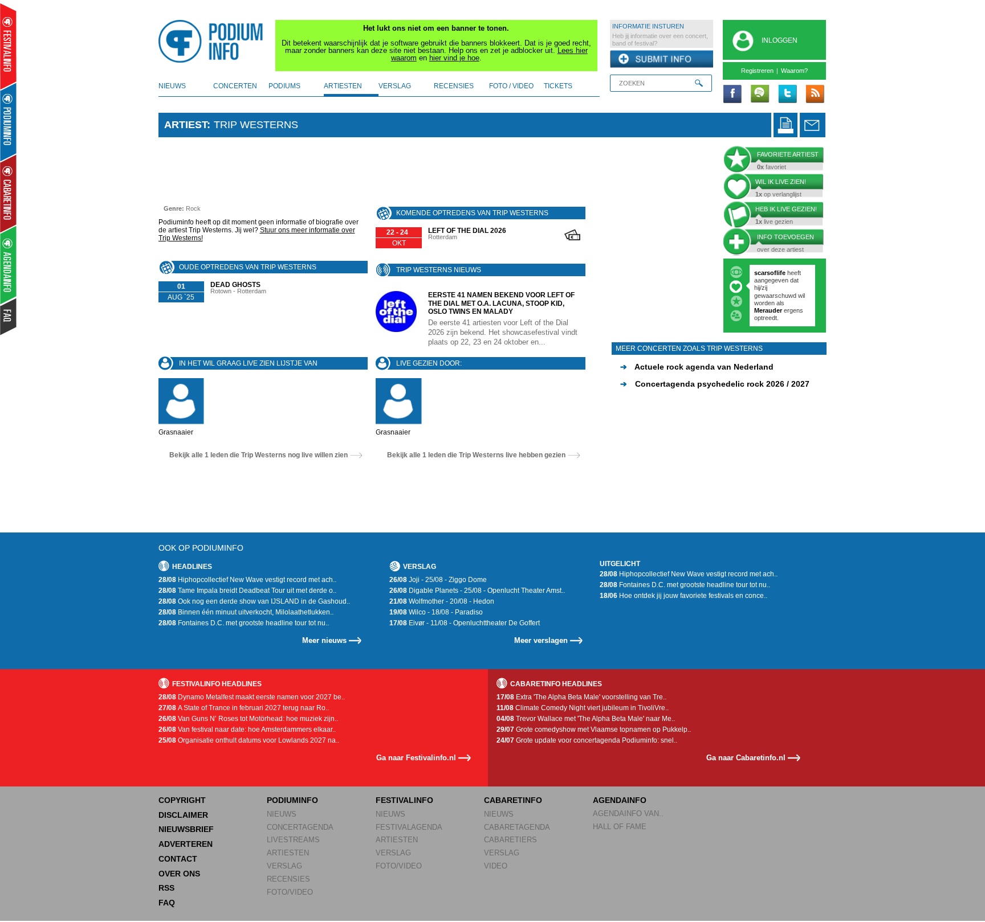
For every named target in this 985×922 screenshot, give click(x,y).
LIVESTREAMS (293, 839)
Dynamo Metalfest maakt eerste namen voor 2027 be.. (251, 697)
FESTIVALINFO (404, 800)
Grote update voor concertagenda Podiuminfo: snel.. (586, 740)
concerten (235, 86)
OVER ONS (179, 873)
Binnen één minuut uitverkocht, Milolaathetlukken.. (245, 612)
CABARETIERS (510, 839)
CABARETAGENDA (517, 827)
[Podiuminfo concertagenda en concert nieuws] (9, 121)
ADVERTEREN (185, 844)
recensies (454, 86)
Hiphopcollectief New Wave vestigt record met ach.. (247, 579)
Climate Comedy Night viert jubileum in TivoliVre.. (582, 707)
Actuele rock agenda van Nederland (697, 366)
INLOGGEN (779, 40)
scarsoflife (769, 272)
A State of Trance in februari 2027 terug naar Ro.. (243, 707)
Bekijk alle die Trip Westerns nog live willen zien (258, 455)
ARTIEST (185, 124)
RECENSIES (288, 879)
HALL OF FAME (619, 826)
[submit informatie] (661, 59)
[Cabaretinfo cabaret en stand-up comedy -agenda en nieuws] (8, 193)
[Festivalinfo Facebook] (732, 94)
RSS (166, 887)
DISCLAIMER (183, 814)
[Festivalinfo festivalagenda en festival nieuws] (8, 46)
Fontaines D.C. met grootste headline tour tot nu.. (243, 623)
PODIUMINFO (292, 800)
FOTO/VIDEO (290, 892)
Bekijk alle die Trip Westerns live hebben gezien (476, 455)
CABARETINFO (513, 800)
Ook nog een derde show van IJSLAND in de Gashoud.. (254, 601)
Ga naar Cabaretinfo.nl (745, 757)
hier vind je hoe (454, 58)
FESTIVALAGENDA (409, 827)
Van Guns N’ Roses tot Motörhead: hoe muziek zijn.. (248, 718)
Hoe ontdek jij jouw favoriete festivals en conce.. (683, 595)
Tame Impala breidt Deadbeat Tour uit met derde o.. (247, 590)
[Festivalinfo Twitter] (787, 94)
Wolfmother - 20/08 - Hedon (441, 601)
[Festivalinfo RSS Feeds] (814, 94)
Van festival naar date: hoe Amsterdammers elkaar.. (247, 729)
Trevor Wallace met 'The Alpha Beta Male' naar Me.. (585, 718)
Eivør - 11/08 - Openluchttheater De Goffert (464, 623)
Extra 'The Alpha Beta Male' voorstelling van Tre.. (581, 697)
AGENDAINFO (619, 800)
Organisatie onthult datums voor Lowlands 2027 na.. (248, 740)
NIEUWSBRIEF (186, 829)
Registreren (757, 70)
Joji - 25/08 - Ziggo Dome (438, 579)
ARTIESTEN (288, 853)
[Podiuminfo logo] (213, 41)
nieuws (172, 86)
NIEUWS (281, 814)
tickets (558, 86)
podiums (284, 86)
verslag (394, 86)
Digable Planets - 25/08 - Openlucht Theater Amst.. (477, 590)
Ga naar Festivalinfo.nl (416, 757)
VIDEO (495, 866)
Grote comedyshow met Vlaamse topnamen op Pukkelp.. (593, 729)
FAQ (166, 902)
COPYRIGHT (182, 800)
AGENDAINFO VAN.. (628, 813)
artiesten (343, 86)
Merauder (769, 310)
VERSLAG (284, 866)
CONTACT (177, 858)
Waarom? (794, 70)
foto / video (511, 86)
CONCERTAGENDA (300, 827)
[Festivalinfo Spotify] (760, 94)
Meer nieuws (324, 640)
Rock (193, 208)
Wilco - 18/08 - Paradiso (436, 612)
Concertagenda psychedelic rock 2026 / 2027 (714, 383)
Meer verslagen (541, 640)
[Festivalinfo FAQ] (9, 316)
